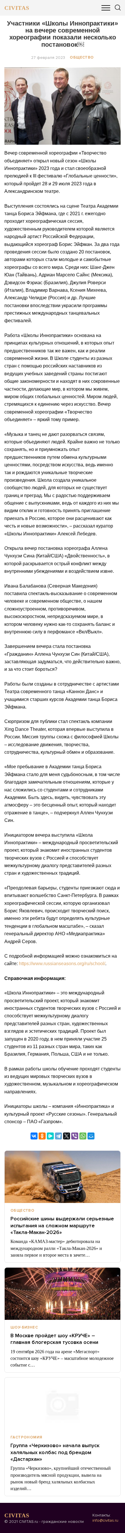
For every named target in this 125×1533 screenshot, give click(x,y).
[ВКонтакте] (34, 1135)
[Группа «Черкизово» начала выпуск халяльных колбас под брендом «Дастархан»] (62, 1404)
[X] (66, 1135)
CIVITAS (16, 8)
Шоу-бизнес (24, 1327)
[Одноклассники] (42, 1135)
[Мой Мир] (91, 1135)
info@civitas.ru (105, 1520)
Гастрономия (26, 1437)
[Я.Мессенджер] (50, 1135)
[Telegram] (58, 1135)
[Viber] (74, 1135)
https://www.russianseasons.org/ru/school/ (62, 963)
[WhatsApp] (82, 1135)
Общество (82, 57)
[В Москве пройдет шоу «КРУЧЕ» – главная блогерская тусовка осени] (62, 1294)
